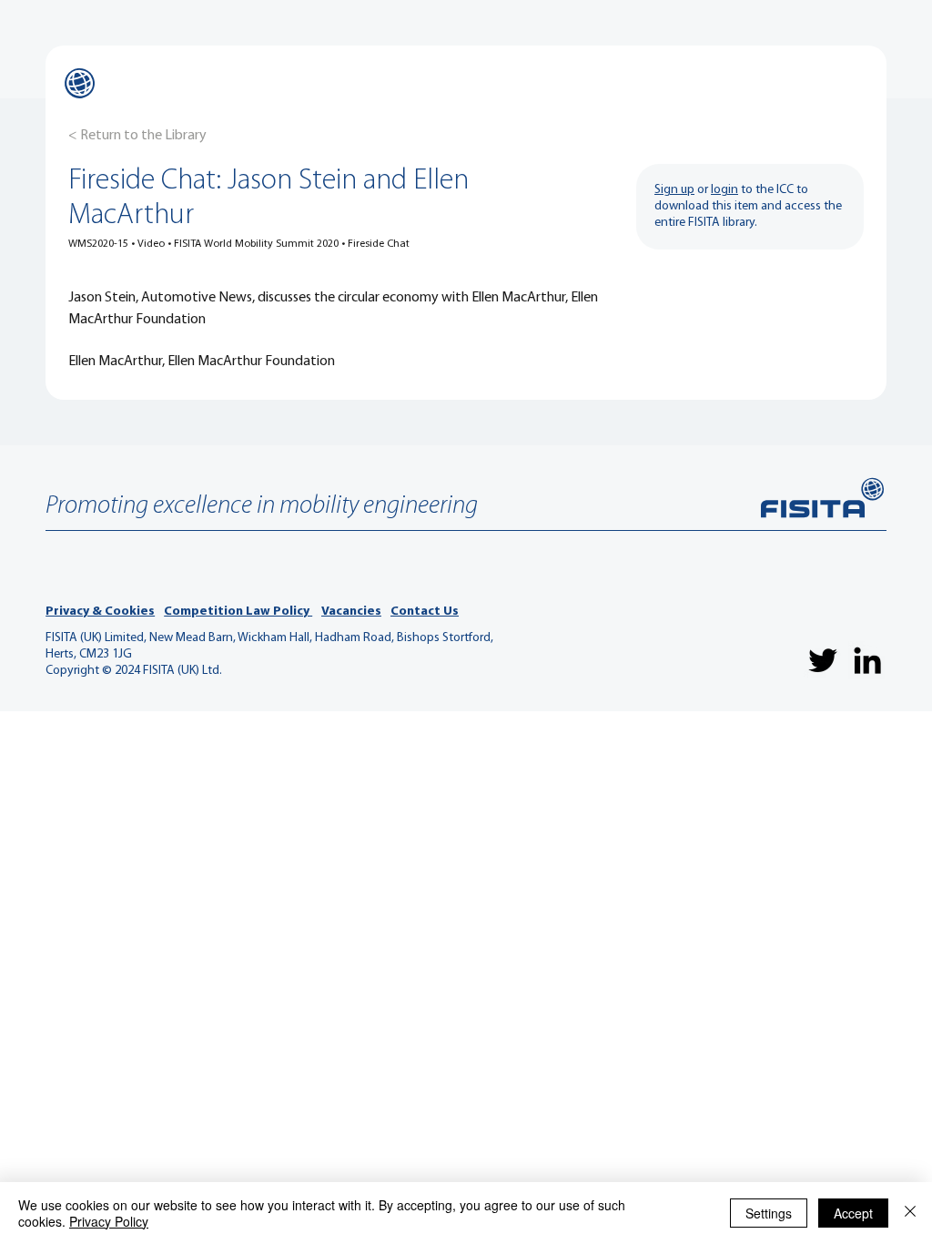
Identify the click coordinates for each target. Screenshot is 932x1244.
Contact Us (424, 611)
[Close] (910, 1213)
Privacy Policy (108, 1221)
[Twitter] (823, 660)
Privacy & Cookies (100, 611)
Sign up (674, 190)
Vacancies (351, 611)
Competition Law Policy (238, 611)
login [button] (724, 190)
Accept (853, 1213)
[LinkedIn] (867, 660)
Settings (768, 1213)
